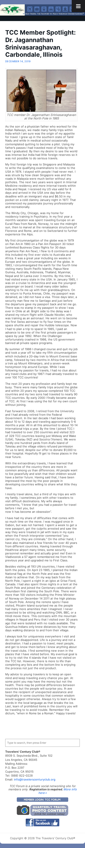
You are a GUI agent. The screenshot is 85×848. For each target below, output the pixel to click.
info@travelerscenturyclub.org (34, 779)
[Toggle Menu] (78, 6)
